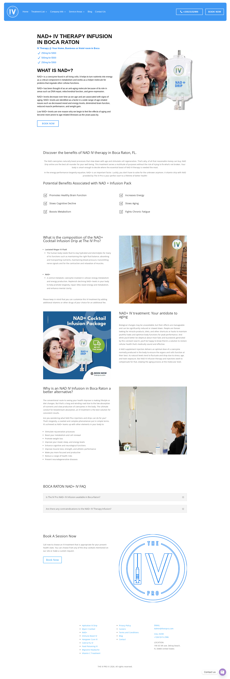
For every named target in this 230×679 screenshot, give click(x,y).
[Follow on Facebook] (156, 654)
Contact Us (100, 12)
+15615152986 (190, 12)
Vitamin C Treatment (91, 653)
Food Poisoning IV (90, 646)
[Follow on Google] (167, 654)
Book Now (214, 12)
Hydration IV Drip (89, 625)
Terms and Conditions (129, 632)
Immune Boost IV (89, 636)
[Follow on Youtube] (177, 654)
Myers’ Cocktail (88, 629)
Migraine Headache (90, 649)
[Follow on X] (172, 654)
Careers (122, 629)
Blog (90, 12)
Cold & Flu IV (87, 643)
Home (25, 12)
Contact (122, 639)
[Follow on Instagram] (161, 654)
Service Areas (75, 12)
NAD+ (84, 632)
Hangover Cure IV (89, 639)
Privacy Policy (125, 625)
